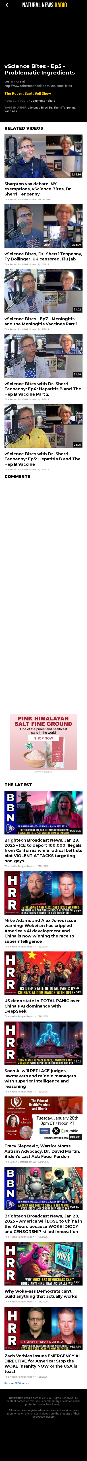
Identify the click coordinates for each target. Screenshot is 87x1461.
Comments (38, 100)
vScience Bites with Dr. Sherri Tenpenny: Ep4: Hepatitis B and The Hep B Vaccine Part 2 (42, 389)
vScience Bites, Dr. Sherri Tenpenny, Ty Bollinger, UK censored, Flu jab (43, 257)
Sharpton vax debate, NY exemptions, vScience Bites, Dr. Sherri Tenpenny (38, 189)
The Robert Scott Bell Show (27, 93)
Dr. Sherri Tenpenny (62, 107)
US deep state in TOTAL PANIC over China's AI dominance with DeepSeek (42, 1006)
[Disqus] (43, 538)
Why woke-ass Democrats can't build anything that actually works (40, 1294)
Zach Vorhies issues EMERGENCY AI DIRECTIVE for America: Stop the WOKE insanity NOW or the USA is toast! (42, 1364)
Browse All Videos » (16, 1383)
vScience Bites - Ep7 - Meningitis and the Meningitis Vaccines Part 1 (40, 321)
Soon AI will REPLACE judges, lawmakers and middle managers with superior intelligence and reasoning (40, 1078)
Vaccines (10, 111)
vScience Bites (38, 107)
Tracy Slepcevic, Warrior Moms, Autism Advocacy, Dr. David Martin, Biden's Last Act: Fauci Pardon (42, 1151)
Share (51, 100)
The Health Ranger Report (19, 866)
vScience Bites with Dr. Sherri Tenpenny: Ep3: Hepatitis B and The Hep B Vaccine (42, 459)
